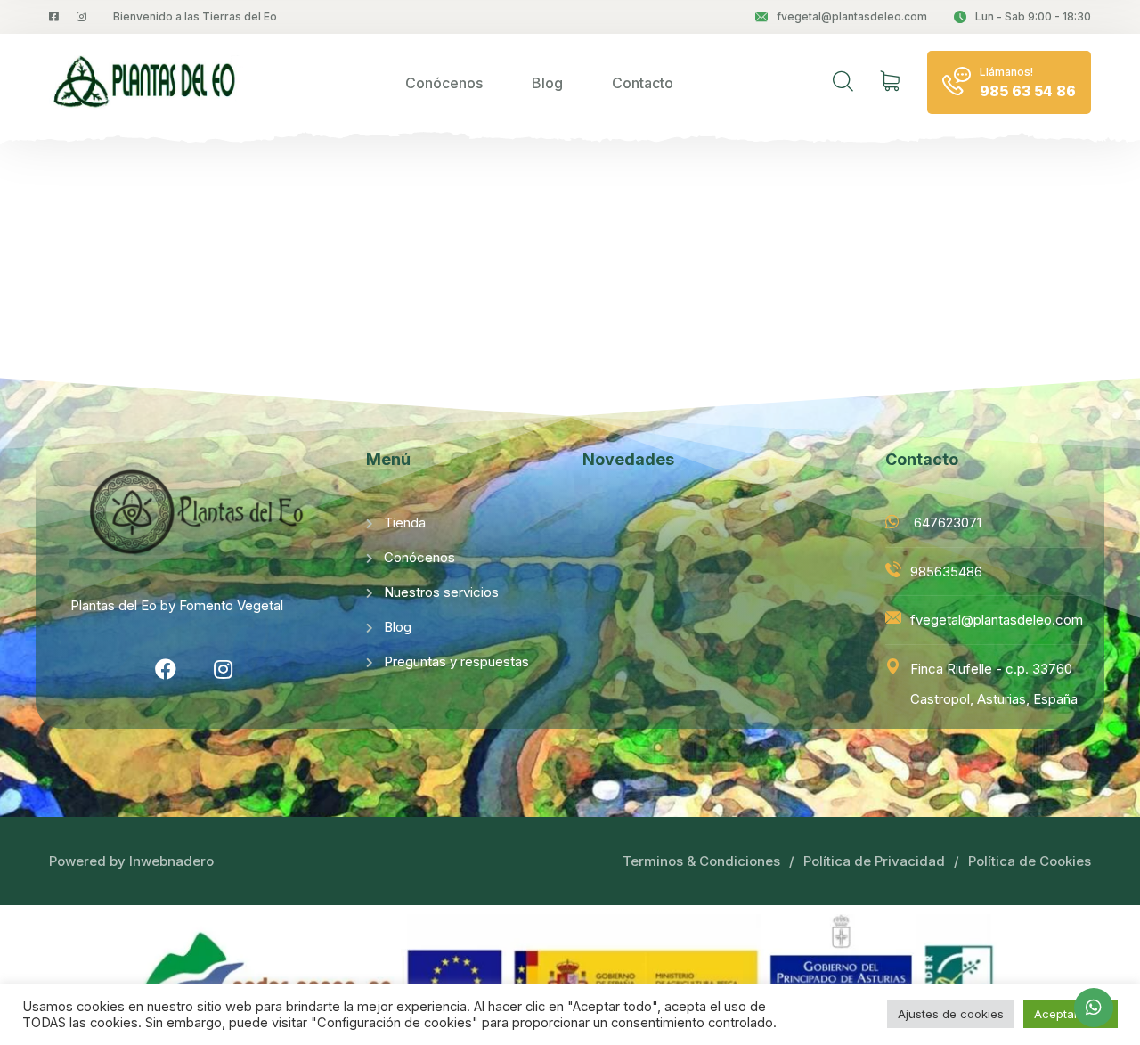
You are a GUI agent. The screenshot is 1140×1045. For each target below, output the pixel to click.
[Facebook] (165, 669)
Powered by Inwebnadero (131, 861)
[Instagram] (223, 669)
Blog (547, 83)
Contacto (642, 83)
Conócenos (444, 83)
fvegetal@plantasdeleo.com (852, 16)
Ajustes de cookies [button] (951, 1014)
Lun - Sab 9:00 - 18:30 (1033, 16)
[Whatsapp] (1093, 1007)
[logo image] (147, 82)
